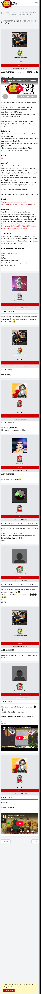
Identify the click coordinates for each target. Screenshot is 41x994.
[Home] (2, 13)
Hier (2, 158)
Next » (35, 841)
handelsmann (19, 516)
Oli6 (20, 577)
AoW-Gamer (19, 416)
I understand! (9, 990)
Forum (7, 13)
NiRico (20, 467)
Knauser (20, 65)
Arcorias (20, 304)
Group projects (13, 13)
